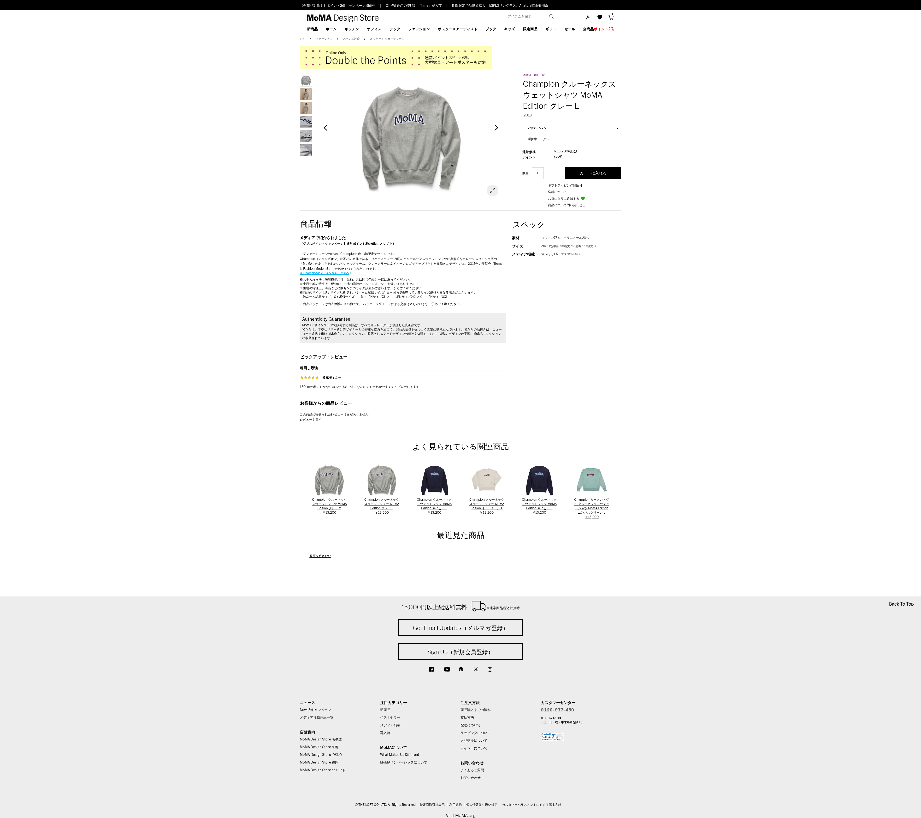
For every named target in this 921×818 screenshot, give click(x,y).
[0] (609, 18)
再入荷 (385, 733)
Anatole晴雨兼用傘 (533, 5)
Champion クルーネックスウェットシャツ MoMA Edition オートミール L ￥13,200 (486, 506)
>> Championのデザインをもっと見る (324, 273)
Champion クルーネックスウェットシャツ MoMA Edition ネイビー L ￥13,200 (434, 506)
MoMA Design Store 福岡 (319, 762)
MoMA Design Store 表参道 (321, 739)
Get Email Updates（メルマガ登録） (460, 628)
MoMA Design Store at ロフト (323, 770)
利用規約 (455, 804)
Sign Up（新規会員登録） (460, 652)
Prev (325, 130)
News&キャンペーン (315, 710)
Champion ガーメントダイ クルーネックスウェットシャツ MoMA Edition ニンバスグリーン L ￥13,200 (591, 508)
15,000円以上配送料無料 (460, 607)
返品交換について (473, 740)
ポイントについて (473, 748)
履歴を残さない (320, 556)
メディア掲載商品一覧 (316, 717)
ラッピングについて (475, 733)
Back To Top (901, 604)
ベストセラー (390, 717)
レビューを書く (311, 419)
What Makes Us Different (399, 755)
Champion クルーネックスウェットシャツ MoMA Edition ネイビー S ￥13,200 (539, 506)
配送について (470, 725)
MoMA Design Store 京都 (319, 747)
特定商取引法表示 (432, 804)
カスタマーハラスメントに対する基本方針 (531, 804)
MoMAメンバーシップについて (403, 762)
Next (496, 130)
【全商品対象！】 (313, 5)
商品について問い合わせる (566, 205)
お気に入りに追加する (564, 198)
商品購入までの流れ (475, 710)
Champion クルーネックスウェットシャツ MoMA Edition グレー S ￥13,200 (381, 506)
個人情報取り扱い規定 (481, 804)
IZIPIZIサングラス (502, 5)
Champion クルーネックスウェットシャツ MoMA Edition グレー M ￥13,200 (329, 506)
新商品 (385, 710)
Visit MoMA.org (460, 815)
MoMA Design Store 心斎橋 (321, 755)
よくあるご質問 (472, 770)
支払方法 (467, 717)
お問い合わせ (470, 778)
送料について (557, 192)
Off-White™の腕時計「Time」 (409, 5)
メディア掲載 (390, 725)
